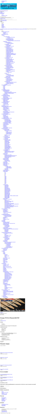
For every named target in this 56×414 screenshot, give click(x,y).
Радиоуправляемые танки (5, 105)
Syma (4, 86)
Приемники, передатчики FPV (7, 212)
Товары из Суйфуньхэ (8, 77)
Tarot (4, 87)
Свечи (6, 286)
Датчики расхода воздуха (9, 79)
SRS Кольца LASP (8, 44)
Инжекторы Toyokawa (9, 66)
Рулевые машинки (5, 227)
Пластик (4, 33)
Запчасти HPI (5, 161)
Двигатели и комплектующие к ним (6, 232)
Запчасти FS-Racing (5, 158)
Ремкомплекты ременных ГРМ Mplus (11, 53)
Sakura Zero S (6, 138)
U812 (5, 179)
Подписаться (2, 386)
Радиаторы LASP (8, 52)
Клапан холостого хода (9, 80)
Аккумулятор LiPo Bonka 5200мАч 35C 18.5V (6, 374)
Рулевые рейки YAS (9, 64)
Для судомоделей (7, 226)
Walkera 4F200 (7, 185)
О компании (3, 398)
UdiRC (4, 88)
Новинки (3, 26)
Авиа (4, 35)
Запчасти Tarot (5, 165)
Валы (5, 234)
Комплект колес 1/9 (8, 133)
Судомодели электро (6, 104)
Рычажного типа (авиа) (8, 216)
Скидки (3, 27)
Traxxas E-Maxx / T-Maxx (8, 204)
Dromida (4, 85)
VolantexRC (1, 312)
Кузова (6, 134)
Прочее (6, 73)
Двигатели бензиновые (8, 242)
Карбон (4, 253)
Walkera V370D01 (7, 196)
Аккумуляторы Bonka (8, 120)
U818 (5, 182)
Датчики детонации (9, 78)
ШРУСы (7, 71)
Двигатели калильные (8, 243)
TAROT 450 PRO (8, 166)
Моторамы (4, 268)
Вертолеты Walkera (5, 97)
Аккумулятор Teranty (7, 119)
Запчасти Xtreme (5, 198)
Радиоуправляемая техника (9, 39)
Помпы (6, 285)
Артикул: (1, 313)
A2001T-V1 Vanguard (7, 140)
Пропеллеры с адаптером (8, 277)
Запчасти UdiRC (5, 171)
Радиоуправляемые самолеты (5, 89)
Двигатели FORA (5, 290)
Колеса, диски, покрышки (8, 130)
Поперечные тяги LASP (9, 60)
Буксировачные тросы (9, 42)
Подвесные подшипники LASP (10, 69)
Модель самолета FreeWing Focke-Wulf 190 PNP (6, 352)
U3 (5, 174)
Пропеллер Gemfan (7, 110)
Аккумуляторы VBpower (8, 121)
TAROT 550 (6, 169)
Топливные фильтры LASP (9, 67)
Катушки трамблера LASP (9, 49)
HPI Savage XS (7, 202)
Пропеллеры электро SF (8, 278)
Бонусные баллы (4, 397)
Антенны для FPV (5, 209)
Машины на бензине (6, 99)
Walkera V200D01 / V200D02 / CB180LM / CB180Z (11, 195)
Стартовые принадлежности (8, 287)
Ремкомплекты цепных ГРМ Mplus (10, 54)
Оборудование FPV (4, 208)
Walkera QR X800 (7, 191)
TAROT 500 (6, 168)
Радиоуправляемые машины (5, 98)
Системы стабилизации (6, 112)
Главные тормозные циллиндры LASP (11, 82)
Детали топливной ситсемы (8, 65)
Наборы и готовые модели (6, 293)
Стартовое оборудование (6, 284)
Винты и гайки (5, 249)
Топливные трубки (5, 281)
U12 (5, 173)
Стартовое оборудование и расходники (8, 294)
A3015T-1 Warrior (7, 148)
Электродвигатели (5, 113)
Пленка (4, 260)
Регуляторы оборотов (6, 224)
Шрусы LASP (10, 72)
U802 (5, 176)
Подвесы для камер (5, 108)
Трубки (6, 257)
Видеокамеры (5, 210)
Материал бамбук (5, 259)
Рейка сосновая (5, 261)
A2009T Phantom (7, 141)
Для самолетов (8, 245)
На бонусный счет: (3, 320)
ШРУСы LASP (8, 76)
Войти (1, 18)
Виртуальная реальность (5, 34)
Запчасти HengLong (5, 159)
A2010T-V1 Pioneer (7, 142)
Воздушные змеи (5, 114)
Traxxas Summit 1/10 (7, 207)
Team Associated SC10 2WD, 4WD (9, 203)
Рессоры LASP (8, 62)
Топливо (4, 295)
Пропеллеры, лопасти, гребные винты (8, 271)
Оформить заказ (2, 12)
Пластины (6, 254)
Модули (4, 218)
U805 (5, 177)
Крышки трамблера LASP (9, 50)
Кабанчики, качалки (6, 265)
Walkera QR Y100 (7, 192)
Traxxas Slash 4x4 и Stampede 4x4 (9, 206)
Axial (5, 199)
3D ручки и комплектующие (5, 31)
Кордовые (4, 115)
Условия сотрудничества (5, 404)
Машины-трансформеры (6, 101)
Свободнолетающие (6, 117)
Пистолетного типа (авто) (8, 215)
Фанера (4, 262)
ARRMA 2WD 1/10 (7, 150)
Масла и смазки (5, 296)
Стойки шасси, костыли (6, 279)
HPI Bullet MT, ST (7, 200)
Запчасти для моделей (5, 128)
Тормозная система (7, 81)
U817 (5, 181)
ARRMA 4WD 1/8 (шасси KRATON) (9, 151)
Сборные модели (5, 116)
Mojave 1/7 (6, 152)
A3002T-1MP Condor (7, 147)
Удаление (6, 84)
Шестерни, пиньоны (7, 236)
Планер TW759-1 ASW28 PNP (4, 369)
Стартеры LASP (8, 55)
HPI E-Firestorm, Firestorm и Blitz (9, 201)
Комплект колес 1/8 (8, 132)
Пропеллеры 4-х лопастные (8, 275)
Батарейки (4, 125)
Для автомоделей (7, 238)
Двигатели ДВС (5, 241)
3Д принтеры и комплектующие (10, 37)
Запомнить (2, 22)
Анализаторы (5, 126)
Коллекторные (5, 240)
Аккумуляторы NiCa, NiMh (6, 122)
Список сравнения (4, 394)
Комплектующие (7, 157)
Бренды (3, 25)
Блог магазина (4, 400)
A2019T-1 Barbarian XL (8, 146)
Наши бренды (3, 405)
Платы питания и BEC (6, 107)
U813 (5, 180)
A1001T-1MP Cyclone (7, 139)
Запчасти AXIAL (5, 153)
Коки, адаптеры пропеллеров (7, 266)
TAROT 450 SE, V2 (8, 167)
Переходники (6, 230)
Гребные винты (7, 272)
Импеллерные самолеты (6, 90)
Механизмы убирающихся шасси (7, 267)
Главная (3, 24)
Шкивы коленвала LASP (9, 57)
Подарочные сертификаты (9, 38)
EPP (3, 251)
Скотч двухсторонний (11, 75)
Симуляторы (3, 220)
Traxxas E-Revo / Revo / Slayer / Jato (9, 205)
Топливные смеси (5, 297)
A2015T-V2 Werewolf (7, 144)
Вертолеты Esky (5, 96)
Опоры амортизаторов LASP (10, 59)
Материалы (4, 292)
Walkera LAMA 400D (7, 189)
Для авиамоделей (7, 225)
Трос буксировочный (10, 43)
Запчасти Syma (5, 164)
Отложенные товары (4, 15)
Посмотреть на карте (4, 411)
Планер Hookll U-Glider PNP (4, 357)
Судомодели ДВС (5, 103)
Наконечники (5, 269)
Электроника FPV (5, 213)
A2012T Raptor (7, 143)
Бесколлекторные (5, 237)
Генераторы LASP (8, 48)
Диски (7, 131)
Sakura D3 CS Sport (7, 137)
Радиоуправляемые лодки (5, 102)
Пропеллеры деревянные (8, 276)
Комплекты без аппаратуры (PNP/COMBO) (10, 92)
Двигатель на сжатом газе (8, 247)
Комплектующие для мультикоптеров (7, 106)
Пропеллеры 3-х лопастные (8, 274)
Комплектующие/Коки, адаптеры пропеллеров (14, 40)
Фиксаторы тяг (5, 283)
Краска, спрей (5, 258)
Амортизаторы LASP (9, 58)
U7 (5, 175)
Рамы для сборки (5, 111)
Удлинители (6, 231)
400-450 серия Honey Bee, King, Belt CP (10, 156)
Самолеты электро (5, 94)
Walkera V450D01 (7, 197)
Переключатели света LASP (10, 46)
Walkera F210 (6, 187)
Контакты (3, 1)
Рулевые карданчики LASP (9, 63)
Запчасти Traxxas (5, 170)
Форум (3, 2)
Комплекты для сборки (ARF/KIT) (9, 93)
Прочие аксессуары (7, 135)
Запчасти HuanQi (5, 162)
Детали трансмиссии (7, 68)
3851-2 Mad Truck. (7, 160)
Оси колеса (4, 270)
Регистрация (3, 18)
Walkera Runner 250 (7, 193)
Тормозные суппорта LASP (10, 83)
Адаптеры (6, 233)
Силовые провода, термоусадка (7, 228)
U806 (5, 178)
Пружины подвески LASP (9, 61)
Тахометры (6, 288)
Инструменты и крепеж (5, 248)
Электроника (3, 221)
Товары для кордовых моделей (6, 289)
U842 (5, 183)
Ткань (5, 256)
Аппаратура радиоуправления (6, 214)
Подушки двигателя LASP (9, 51)
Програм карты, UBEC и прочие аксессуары (9, 223)
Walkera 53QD (7, 186)
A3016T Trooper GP (7, 149)
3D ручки (4, 32)
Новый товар (5, 41)
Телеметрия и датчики (6, 219)
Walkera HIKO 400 (7, 188)
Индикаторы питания (6, 222)
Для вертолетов (8, 244)
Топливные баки (5, 280)
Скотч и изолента (8, 74)
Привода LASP (8, 70)
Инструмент (5, 250)
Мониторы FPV (5, 211)
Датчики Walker (8, 45)
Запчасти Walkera (5, 184)
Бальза (4, 252)
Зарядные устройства (6, 124)
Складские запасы (7, 36)
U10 (5, 172)
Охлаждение (6, 235)
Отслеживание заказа (3, 17)
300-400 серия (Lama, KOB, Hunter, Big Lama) (11, 155)
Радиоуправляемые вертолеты (6, 95)
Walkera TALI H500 (7, 194)
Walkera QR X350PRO (8, 190)
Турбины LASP (8, 56)
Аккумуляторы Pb (5, 123)
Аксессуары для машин (6, 129)
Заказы (3, 14)
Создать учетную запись (3, 20)
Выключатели (6, 229)
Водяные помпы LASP (9, 47)
